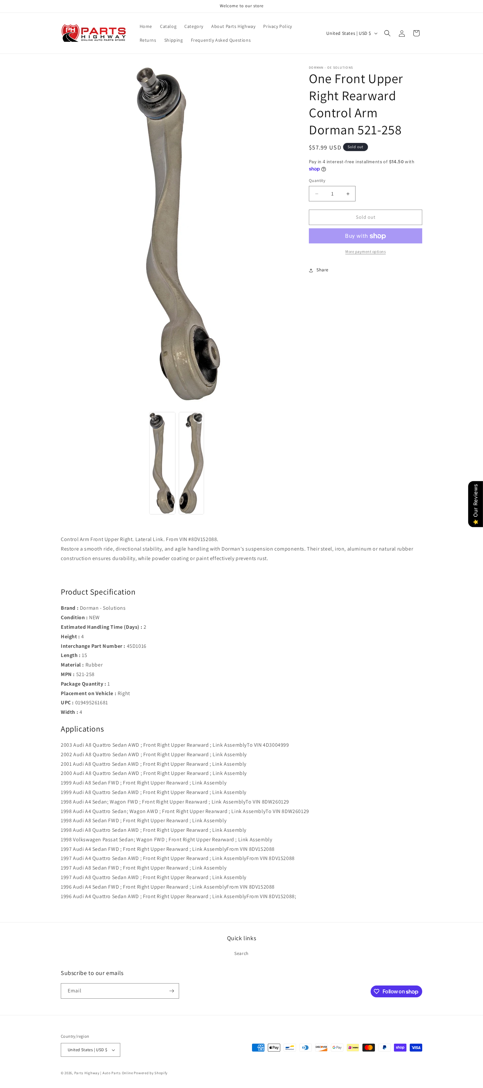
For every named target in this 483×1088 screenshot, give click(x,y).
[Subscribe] (171, 991)
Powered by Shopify (151, 1073)
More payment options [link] (365, 251)
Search (241, 953)
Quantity (317, 181)
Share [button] (322, 270)
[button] (387, 33)
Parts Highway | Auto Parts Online (103, 1073)
